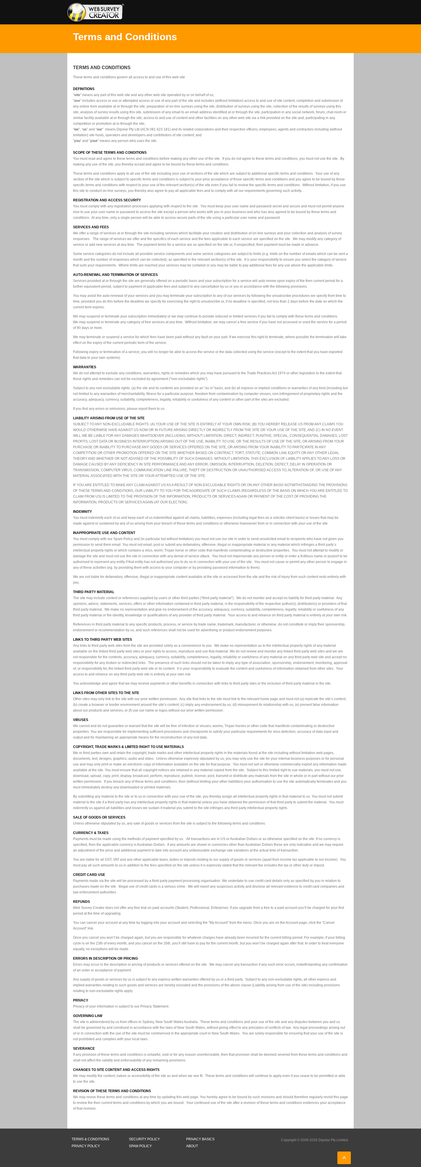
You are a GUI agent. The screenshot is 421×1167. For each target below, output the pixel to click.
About (192, 1146)
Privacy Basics (200, 1139)
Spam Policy (140, 1146)
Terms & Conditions (90, 1139)
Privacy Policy (86, 1146)
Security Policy (144, 1139)
